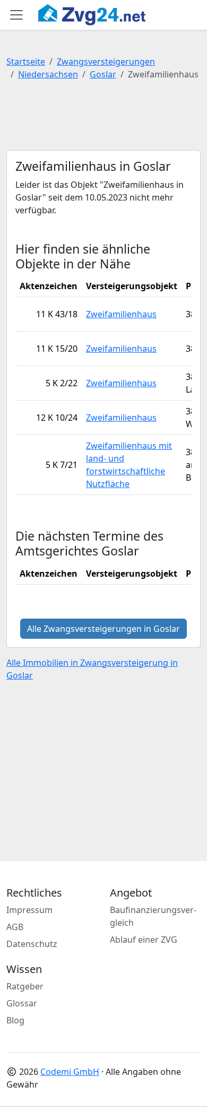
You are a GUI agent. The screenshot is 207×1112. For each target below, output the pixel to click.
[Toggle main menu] (16, 15)
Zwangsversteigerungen (106, 61)
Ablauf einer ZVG (143, 939)
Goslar (103, 74)
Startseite (25, 61)
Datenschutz (31, 944)
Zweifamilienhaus (121, 314)
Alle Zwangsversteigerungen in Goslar (103, 629)
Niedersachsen (48, 74)
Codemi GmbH (69, 1072)
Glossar (21, 1003)
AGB (14, 927)
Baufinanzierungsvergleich (153, 916)
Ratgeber (25, 986)
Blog (15, 1020)
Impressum (29, 910)
